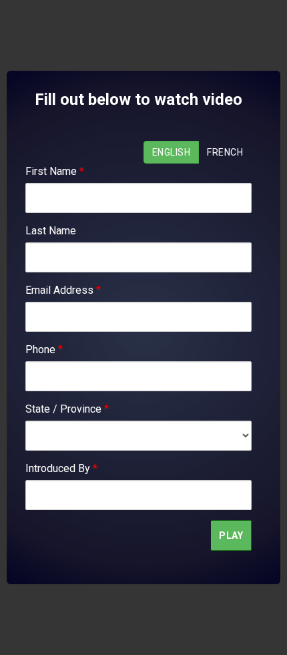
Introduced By (61, 468)
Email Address (63, 290)
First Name (54, 171)
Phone (44, 349)
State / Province (67, 409)
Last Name (50, 230)
